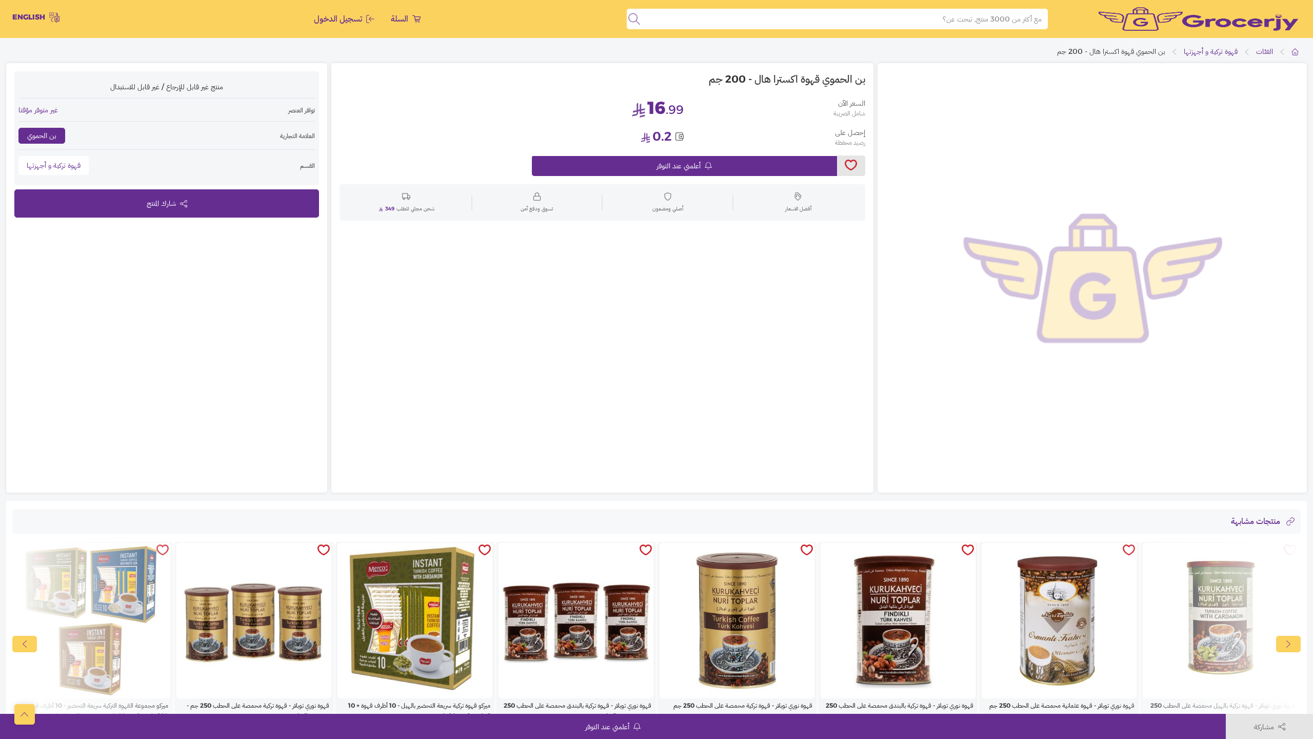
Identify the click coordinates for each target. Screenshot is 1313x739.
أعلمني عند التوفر (678, 165)
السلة (399, 19)
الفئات (1264, 51)
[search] (634, 19)
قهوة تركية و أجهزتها (1211, 51)
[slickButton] (24, 644)
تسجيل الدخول (338, 19)
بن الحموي (41, 135)
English (28, 17)
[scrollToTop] (24, 714)
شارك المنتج (161, 203)
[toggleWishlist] (851, 165)
